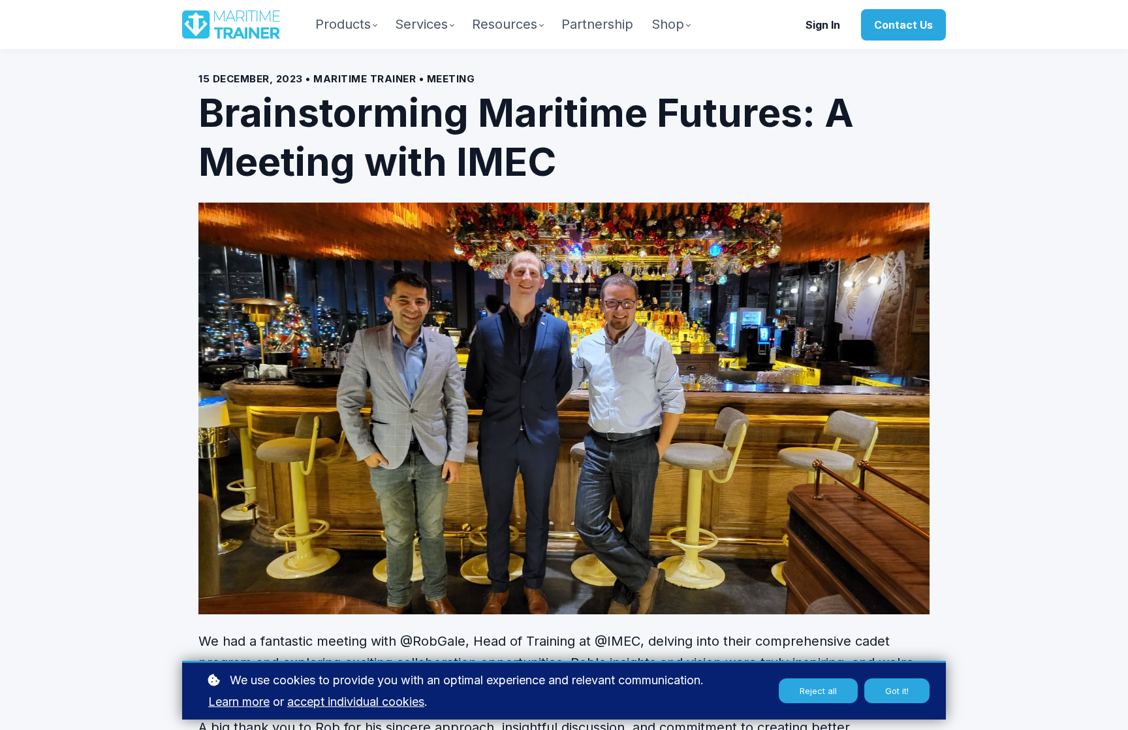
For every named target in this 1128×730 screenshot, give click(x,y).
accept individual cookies (355, 701)
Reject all (818, 691)
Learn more (239, 701)
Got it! (897, 691)
